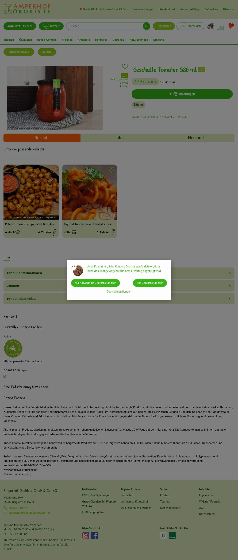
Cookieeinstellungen (119, 291)
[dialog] (119, 280)
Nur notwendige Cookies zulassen (95, 283)
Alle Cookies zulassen (150, 283)
